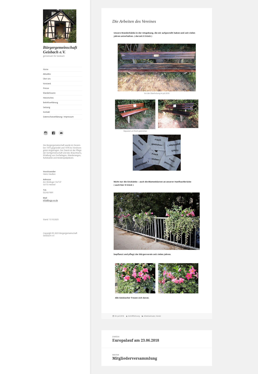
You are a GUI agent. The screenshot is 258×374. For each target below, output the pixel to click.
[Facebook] (53, 132)
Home (45, 69)
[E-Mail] (61, 132)
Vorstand (47, 83)
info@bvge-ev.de (50, 200)
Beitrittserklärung (50, 102)
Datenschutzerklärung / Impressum (58, 116)
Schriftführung (134, 316)
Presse (46, 88)
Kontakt (46, 112)
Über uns (47, 78)
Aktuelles (47, 74)
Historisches (48, 97)
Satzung (46, 107)
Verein (158, 316)
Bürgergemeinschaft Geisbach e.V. (60, 49)
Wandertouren (49, 93)
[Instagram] (45, 132)
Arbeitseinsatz (149, 316)
